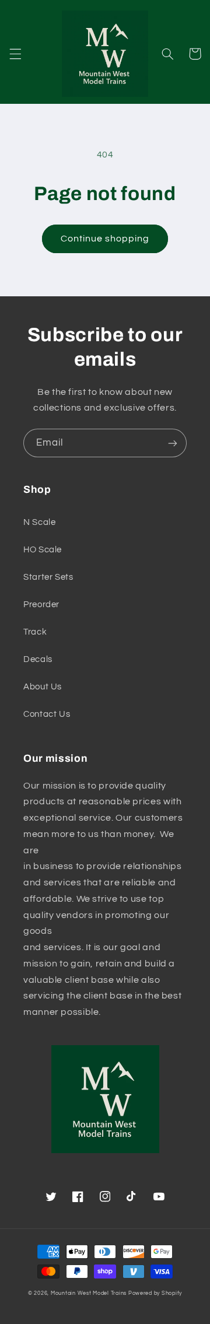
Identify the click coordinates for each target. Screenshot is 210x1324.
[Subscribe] (172, 443)
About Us (42, 686)
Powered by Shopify (155, 1293)
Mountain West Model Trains (89, 1293)
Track (35, 632)
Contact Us (46, 714)
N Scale (39, 522)
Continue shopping (105, 238)
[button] (15, 53)
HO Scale (42, 549)
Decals (37, 659)
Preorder (41, 604)
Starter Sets (48, 577)
